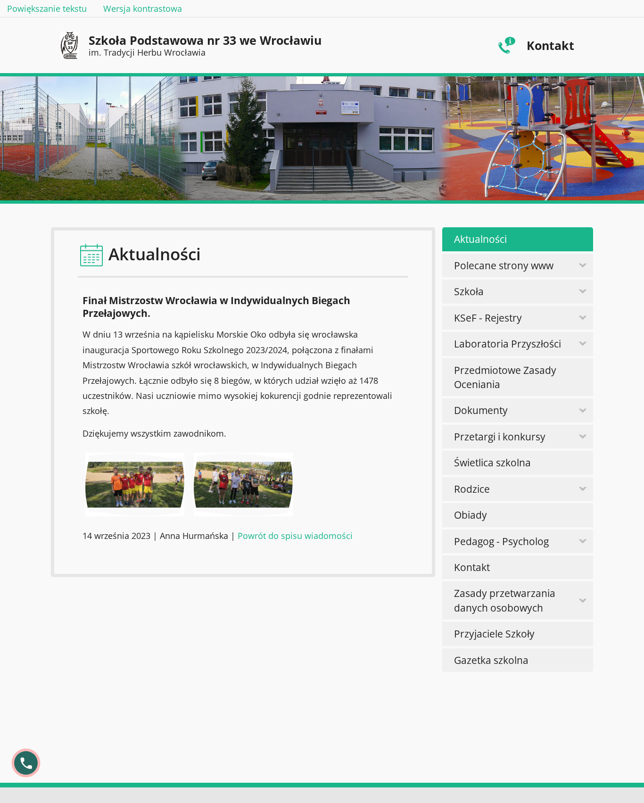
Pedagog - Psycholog (501, 541)
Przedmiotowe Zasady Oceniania (505, 377)
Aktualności (480, 239)
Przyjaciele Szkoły (494, 633)
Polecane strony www (503, 265)
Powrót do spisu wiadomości (295, 535)
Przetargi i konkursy (499, 436)
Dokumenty (481, 410)
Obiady (470, 515)
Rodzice (472, 489)
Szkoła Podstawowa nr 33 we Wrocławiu (205, 45)
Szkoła (469, 291)
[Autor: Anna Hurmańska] (134, 484)
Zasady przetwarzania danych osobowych (504, 600)
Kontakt (550, 45)
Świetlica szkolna (492, 462)
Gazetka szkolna (491, 660)
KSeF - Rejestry (488, 317)
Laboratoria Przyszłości (507, 343)
